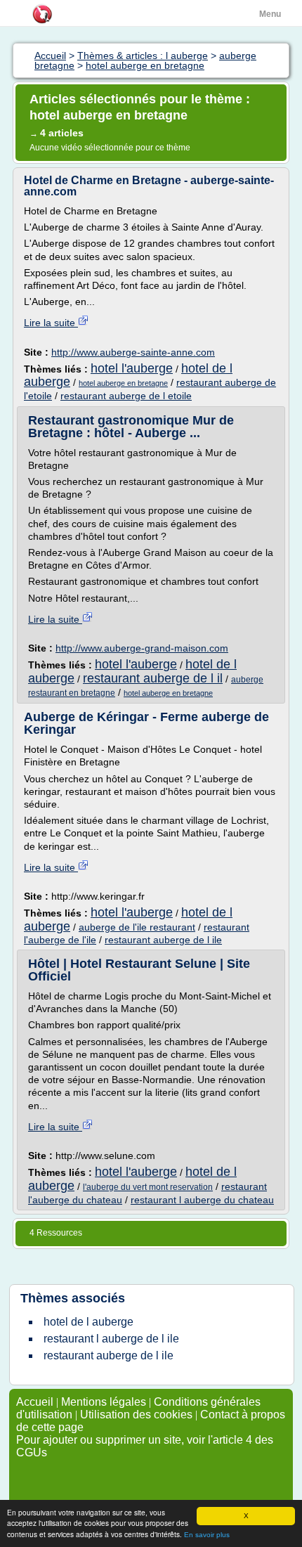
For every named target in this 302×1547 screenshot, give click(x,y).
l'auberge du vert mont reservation (148, 1187)
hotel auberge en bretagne (123, 383)
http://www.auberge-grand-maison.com (141, 648)
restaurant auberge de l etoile (126, 395)
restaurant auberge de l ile (163, 939)
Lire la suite (51, 322)
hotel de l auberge (88, 1322)
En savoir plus (207, 1535)
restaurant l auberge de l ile (111, 1339)
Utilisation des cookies (136, 1414)
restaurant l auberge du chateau (202, 1199)
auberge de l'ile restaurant (137, 927)
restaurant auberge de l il (153, 678)
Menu (270, 14)
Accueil (34, 1402)
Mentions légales (103, 1402)
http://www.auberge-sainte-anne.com (133, 352)
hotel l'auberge (132, 368)
